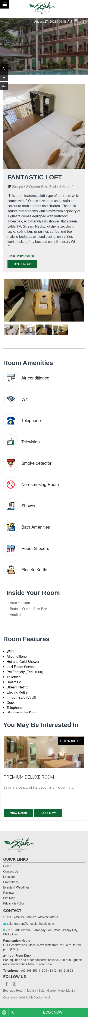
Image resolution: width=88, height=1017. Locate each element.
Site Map (9, 898)
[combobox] (4, 1012)
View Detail (18, 813)
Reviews (9, 892)
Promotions (11, 882)
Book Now (22, 264)
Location (9, 876)
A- (4, 68)
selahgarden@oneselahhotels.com (30, 923)
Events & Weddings (16, 887)
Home (7, 866)
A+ (4, 86)
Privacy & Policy (14, 903)
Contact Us (10, 871)
